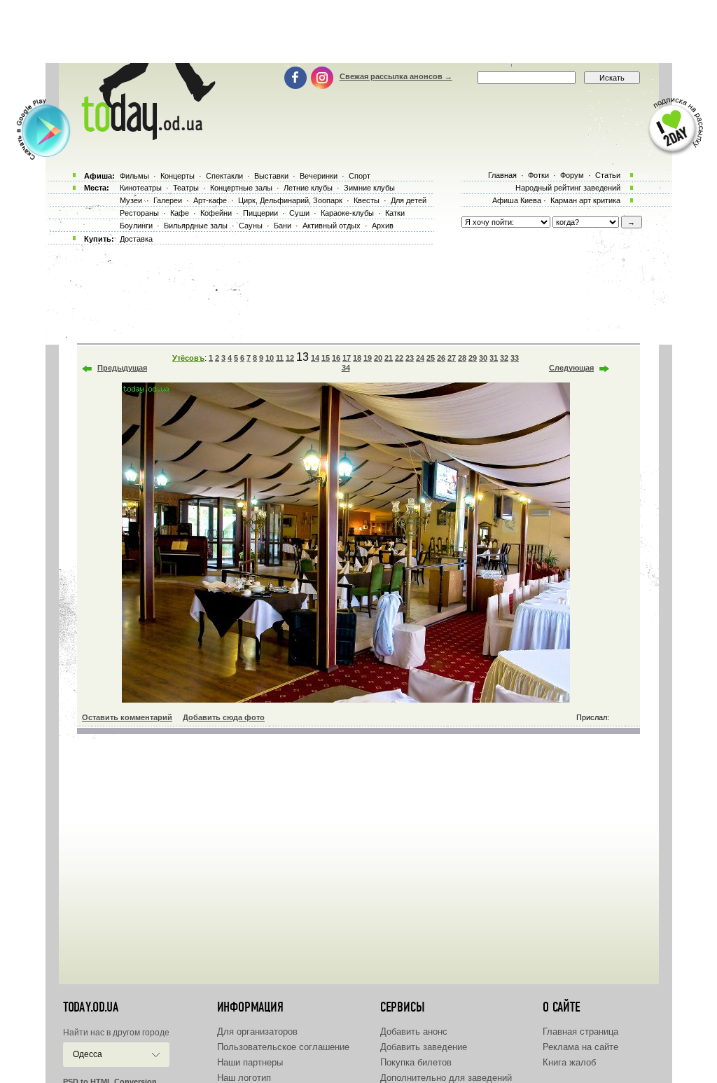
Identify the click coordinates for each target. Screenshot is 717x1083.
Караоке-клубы (347, 213)
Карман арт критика (585, 200)
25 (430, 358)
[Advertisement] (358, 31)
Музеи (131, 200)
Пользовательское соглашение (283, 1047)
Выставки (271, 176)
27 (451, 358)
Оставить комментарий (127, 717)
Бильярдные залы (196, 225)
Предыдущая (122, 368)
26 (441, 358)
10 (269, 358)
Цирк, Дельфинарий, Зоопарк (290, 200)
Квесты (367, 200)
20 (378, 358)
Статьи (607, 175)
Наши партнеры (250, 1062)
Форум (572, 175)
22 (399, 358)
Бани (282, 225)
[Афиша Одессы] (145, 136)
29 (472, 358)
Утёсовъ (188, 358)
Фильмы (134, 176)
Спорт (359, 176)
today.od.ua (90, 1007)
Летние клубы (308, 188)
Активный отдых (331, 225)
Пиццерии (260, 213)
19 (367, 358)
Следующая (571, 368)
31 (493, 358)
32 (504, 358)
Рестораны (139, 213)
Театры (186, 188)
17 (346, 358)
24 (420, 358)
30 (483, 358)
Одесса (87, 1054)
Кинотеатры (141, 188)
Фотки (538, 175)
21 (388, 358)
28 (462, 358)
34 (346, 368)
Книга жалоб (569, 1062)
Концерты (177, 176)
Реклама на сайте (580, 1047)
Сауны (251, 225)
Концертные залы (241, 188)
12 (290, 358)
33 (514, 358)
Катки (395, 213)
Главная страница (580, 1031)
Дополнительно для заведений (446, 1077)
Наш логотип (244, 1077)
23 (409, 358)
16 (336, 358)
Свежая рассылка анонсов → (396, 76)
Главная (502, 175)
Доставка (136, 239)
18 (357, 358)
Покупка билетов (416, 1062)
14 (315, 358)
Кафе (179, 213)
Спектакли (224, 176)
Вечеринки (318, 176)
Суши (299, 213)
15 (325, 358)
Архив (383, 225)
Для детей (408, 200)
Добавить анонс (413, 1031)
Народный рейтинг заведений (567, 188)
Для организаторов (257, 1031)
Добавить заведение (423, 1047)
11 (280, 358)
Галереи (167, 200)
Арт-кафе (210, 200)
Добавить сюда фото (224, 717)
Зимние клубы (369, 188)
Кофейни (216, 213)
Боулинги (136, 225)
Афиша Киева (516, 200)
